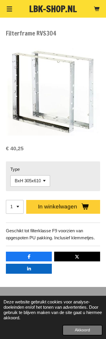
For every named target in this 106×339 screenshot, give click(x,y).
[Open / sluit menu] (9, 9)
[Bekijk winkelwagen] (96, 9)
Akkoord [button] (82, 330)
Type (15, 169)
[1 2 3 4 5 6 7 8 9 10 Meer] (15, 207)
